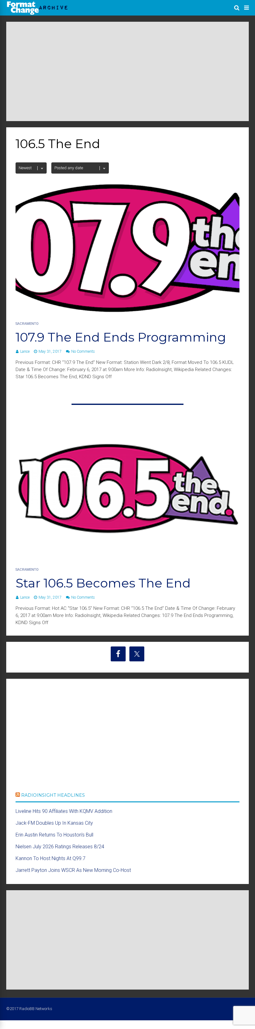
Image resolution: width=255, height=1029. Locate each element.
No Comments (83, 351)
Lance (25, 351)
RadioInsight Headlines (53, 795)
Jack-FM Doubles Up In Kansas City (54, 823)
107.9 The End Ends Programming (121, 337)
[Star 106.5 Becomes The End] (127, 556)
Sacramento (27, 324)
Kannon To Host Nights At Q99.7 (51, 858)
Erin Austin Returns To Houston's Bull (54, 835)
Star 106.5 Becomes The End (103, 583)
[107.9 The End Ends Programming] (127, 310)
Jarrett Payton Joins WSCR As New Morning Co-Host (73, 870)
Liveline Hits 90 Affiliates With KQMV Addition (64, 811)
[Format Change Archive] (37, 13)
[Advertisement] (127, 71)
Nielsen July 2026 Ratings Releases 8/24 (60, 847)
